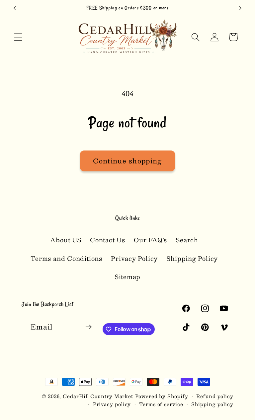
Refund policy (214, 396)
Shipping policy (212, 404)
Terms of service (161, 404)
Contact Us (107, 240)
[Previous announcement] (14, 8)
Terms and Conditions (66, 258)
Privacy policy (112, 404)
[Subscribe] (88, 327)
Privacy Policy (134, 258)
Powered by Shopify (161, 396)
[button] (18, 37)
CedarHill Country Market (98, 396)
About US (65, 240)
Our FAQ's (150, 240)
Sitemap (127, 276)
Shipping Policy (192, 258)
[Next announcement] (240, 8)
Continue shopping (127, 160)
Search (187, 240)
